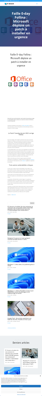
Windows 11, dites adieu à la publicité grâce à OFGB (21, 265)
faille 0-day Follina (25, 125)
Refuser (21, 389)
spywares (32, 159)
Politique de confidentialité (21, 394)
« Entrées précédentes (12, 327)
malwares (24, 160)
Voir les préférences (21, 392)
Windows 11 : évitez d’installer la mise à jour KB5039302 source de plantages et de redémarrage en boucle (21, 292)
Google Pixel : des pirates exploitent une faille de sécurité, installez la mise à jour (19, 318)
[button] (40, 375)
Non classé (15, 212)
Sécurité (18, 321)
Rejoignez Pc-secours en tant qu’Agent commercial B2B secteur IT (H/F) (19, 238)
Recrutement (15, 241)
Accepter (21, 386)
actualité (14, 267)
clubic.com (13, 194)
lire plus (9, 213)
